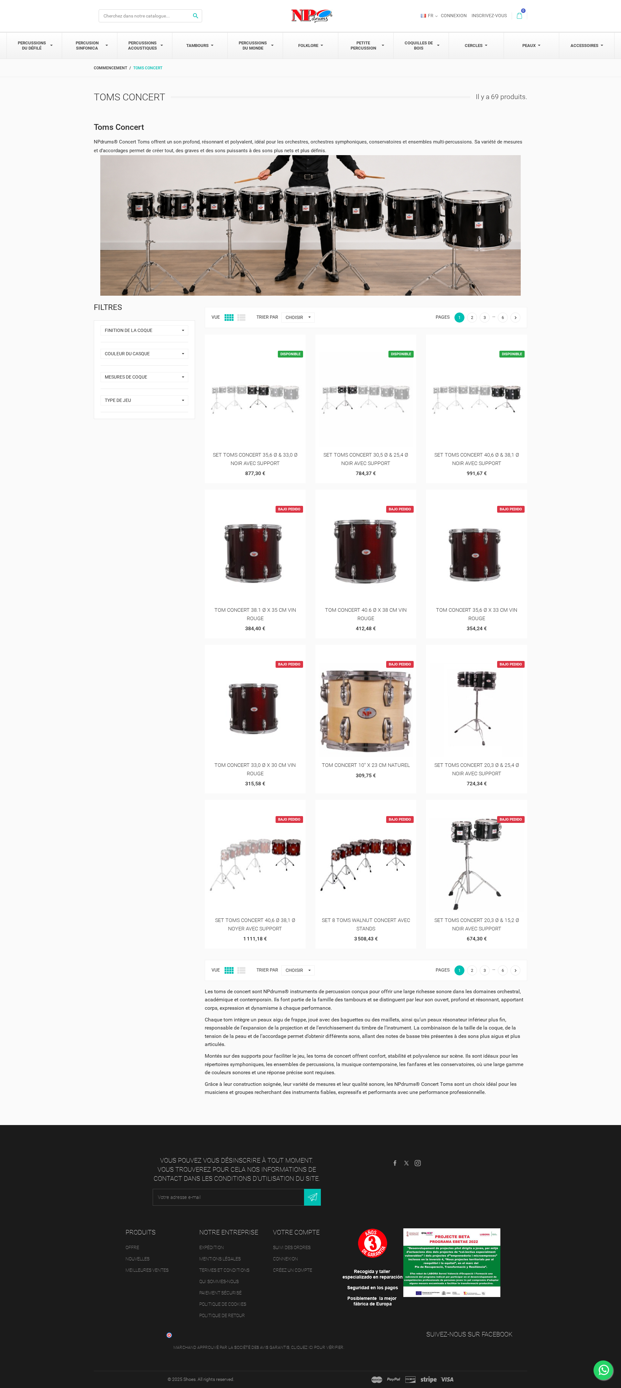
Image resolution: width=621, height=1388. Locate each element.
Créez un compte (292, 1270)
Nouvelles (137, 1258)
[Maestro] (376, 1379)
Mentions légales (220, 1258)
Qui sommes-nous (219, 1281)
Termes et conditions (224, 1270)
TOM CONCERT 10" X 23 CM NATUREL (366, 765)
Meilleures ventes (147, 1270)
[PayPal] (393, 1379)
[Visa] (447, 1379)
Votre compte (296, 1232)
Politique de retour (222, 1315)
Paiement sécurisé (220, 1292)
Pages (443, 317)
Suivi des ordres (291, 1247)
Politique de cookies (222, 1304)
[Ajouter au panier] (239, 342)
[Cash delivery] (429, 1379)
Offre (132, 1247)
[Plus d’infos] (271, 342)
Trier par (267, 317)
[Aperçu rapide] (255, 342)
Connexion (285, 1258)
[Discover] (410, 1379)
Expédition (211, 1247)
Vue (216, 317)
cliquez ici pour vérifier (317, 1347)
